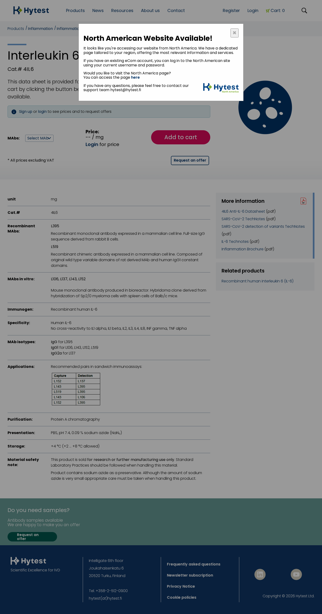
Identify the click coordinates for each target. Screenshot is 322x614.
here (135, 77)
